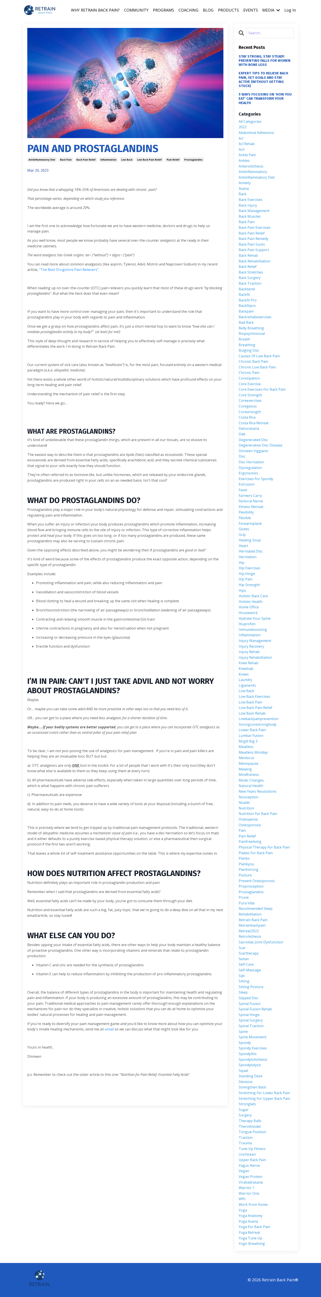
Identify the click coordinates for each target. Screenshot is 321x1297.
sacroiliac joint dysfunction (261, 942)
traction (246, 1137)
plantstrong (248, 869)
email (110, 1029)
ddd (242, 434)
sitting (244, 981)
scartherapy (249, 953)
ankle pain (247, 154)
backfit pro (248, 300)
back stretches (251, 272)
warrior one (249, 1193)
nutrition (246, 808)
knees (244, 674)
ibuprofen (247, 623)
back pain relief (86, 159)
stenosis (246, 1081)
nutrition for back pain (258, 813)
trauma (245, 1143)
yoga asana (248, 1221)
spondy (245, 1042)
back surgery (250, 277)
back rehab (248, 255)
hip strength (249, 584)
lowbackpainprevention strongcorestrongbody (258, 721)
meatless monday (253, 752)
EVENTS (250, 10)
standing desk (250, 1076)
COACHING (188, 10)
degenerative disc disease (260, 445)
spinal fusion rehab (255, 1009)
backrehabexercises (255, 317)
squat (243, 1070)
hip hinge (247, 573)
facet (243, 490)
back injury (248, 205)
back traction (250, 283)
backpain (246, 311)
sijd (241, 975)
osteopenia (248, 819)
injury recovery (251, 646)
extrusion (246, 484)
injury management (255, 640)
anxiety (245, 182)
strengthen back (252, 1087)
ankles (244, 160)
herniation (247, 556)
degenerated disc (253, 439)
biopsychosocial (252, 333)
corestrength (250, 411)
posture (245, 875)
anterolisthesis (251, 166)
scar (242, 947)
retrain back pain (253, 919)
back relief (248, 266)
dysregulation (250, 467)
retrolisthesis (250, 936)
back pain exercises (255, 227)
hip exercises (249, 568)
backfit (244, 294)
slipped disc (248, 998)
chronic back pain (253, 361)
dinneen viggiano (253, 450)
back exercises (250, 199)
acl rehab (247, 143)
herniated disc (251, 551)
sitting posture (251, 986)
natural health (251, 785)
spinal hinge (249, 1014)
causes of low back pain (259, 356)
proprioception (251, 886)
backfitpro (247, 305)
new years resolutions (257, 791)
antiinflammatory (253, 171)
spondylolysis (250, 1065)
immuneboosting (253, 629)
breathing (247, 344)
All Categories (250, 121)
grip (242, 534)
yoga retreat (249, 1232)
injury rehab (249, 651)
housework (248, 612)
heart (243, 545)
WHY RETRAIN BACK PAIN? (95, 10)
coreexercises (250, 400)
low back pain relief (149, 159)
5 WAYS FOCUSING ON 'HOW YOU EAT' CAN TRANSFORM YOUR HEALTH (265, 98)
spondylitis (248, 1053)
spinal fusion (250, 1003)
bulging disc (249, 350)
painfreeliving (250, 841)
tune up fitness (252, 1148)
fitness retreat (251, 506)
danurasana (249, 428)
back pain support (254, 249)
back (243, 194)
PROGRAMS (163, 10)
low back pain (250, 702)
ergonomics (248, 473)
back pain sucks (252, 244)
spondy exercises (253, 1048)
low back (126, 159)
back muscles (250, 216)
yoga (243, 1210)
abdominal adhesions (256, 132)
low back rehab (252, 713)
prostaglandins (193, 159)
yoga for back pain (254, 1226)
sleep (243, 992)
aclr (242, 149)
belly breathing (251, 328)
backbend (247, 289)
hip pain (245, 579)
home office (249, 607)
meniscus (246, 757)
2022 (243, 127)
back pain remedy (253, 238)
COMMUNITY (136, 10)
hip (241, 562)
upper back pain (252, 1159)
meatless (246, 746)
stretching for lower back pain (264, 1092)
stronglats (247, 1104)
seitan (244, 958)
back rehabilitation (254, 261)
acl (241, 138)
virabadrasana (251, 1182)
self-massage (250, 970)
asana (244, 188)
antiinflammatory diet (42, 159)
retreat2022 (249, 931)
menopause (248, 763)
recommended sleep (256, 908)
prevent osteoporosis (257, 880)
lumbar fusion (251, 735)
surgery (245, 1115)
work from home (253, 1204)
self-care (246, 964)
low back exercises (254, 696)
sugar (244, 1109)
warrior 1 (246, 1187)
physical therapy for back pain (264, 847)
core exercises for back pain (262, 389)
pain (242, 830)
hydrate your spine (255, 618)
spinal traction (251, 1025)
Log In (290, 10)
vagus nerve (249, 1165)
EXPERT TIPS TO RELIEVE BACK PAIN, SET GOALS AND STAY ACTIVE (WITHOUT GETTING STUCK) (263, 79)
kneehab (246, 668)
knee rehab (248, 662)
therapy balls (250, 1120)
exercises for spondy (256, 478)
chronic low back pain (257, 367)
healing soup (250, 540)
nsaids (244, 802)
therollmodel (250, 1126)
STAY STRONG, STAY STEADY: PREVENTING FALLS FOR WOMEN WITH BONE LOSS (264, 60)
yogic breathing (252, 1243)
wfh (242, 1198)
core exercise (250, 384)
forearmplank (250, 523)
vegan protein (250, 1176)
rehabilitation (250, 914)
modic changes (251, 780)
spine (243, 1031)
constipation (249, 378)
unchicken (247, 1154)
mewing (245, 769)
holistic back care (253, 596)
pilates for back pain (256, 852)
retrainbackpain (252, 925)
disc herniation (251, 462)
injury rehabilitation (255, 657)
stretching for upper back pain (264, 1098)
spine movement (252, 1037)
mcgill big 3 (248, 741)
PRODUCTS (228, 10)
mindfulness (249, 774)
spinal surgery (251, 1020)
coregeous (248, 406)
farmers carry (250, 495)
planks (244, 858)
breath (244, 339)
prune (244, 897)
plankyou (246, 864)
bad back (246, 322)
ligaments (247, 685)
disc (242, 456)
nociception (248, 797)
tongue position (252, 1131)
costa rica (247, 417)
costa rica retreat (254, 423)
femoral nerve (251, 501)
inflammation (108, 159)
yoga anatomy (250, 1215)
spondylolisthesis (253, 1059)
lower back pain (252, 729)
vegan (244, 1171)
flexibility (246, 512)
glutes (244, 529)
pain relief (173, 159)
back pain (66, 159)
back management (254, 210)
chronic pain (249, 372)
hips (242, 590)
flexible (245, 517)
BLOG (208, 10)
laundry (245, 679)
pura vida (246, 903)
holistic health (250, 601)
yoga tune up (250, 1238)
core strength (250, 395)
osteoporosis (250, 825)
